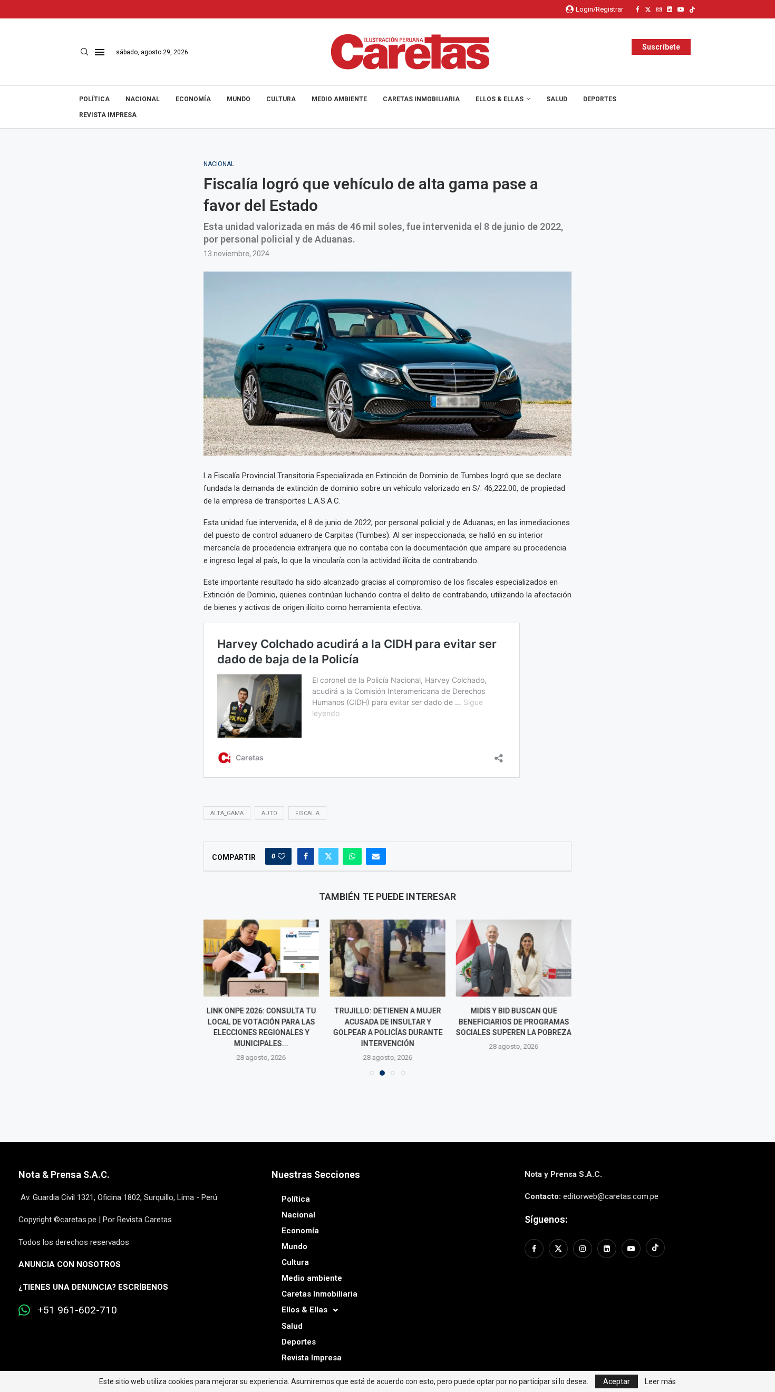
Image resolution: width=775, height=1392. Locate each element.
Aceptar (616, 1381)
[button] (218, 997)
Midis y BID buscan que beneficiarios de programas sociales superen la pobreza (513, 1022)
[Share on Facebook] (305, 856)
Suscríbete (661, 47)
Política (94, 99)
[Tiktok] (692, 9)
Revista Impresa (108, 115)
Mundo (238, 99)
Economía (193, 99)
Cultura (281, 99)
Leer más (660, 1381)
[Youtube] (680, 9)
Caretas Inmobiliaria (421, 99)
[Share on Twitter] (328, 856)
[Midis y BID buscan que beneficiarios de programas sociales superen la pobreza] (513, 958)
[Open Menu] (99, 52)
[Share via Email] (376, 856)
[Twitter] (648, 9)
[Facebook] (637, 9)
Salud (556, 99)
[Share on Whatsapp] (352, 856)
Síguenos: (546, 1219)
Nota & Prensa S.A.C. (64, 1174)
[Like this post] (281, 856)
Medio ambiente (339, 99)
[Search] (84, 52)
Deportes (599, 99)
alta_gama (227, 813)
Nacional (142, 99)
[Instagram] (659, 9)
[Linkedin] (669, 9)
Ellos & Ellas (500, 99)
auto (269, 813)
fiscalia (307, 813)
